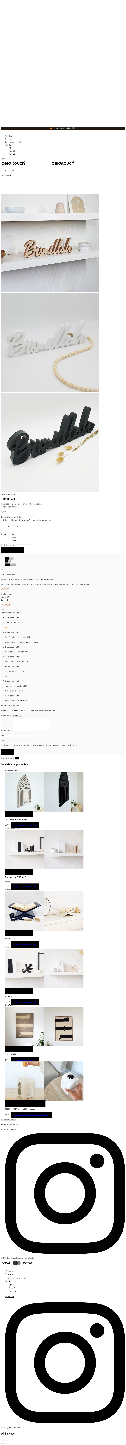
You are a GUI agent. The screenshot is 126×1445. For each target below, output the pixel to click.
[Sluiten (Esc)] (1, 1440)
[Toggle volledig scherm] (5, 1440)
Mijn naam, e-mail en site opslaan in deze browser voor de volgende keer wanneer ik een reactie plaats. (40, 745)
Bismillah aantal (6, 545)
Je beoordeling (7, 730)
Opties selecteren (19, 814)
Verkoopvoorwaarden (8, 1119)
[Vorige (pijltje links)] (1, 1443)
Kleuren (3, 534)
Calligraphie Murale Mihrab (17, 819)
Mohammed (9, 996)
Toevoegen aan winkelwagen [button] (25, 1103)
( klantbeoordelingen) (9, 507)
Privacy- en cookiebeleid (9, 1124)
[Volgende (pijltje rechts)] (3, 1443)
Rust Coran (10, 938)
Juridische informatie (8, 1129)
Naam (3, 735)
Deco (7, 494)
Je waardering (6, 715)
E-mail (3, 740)
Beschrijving (9, 558)
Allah (7, 881)
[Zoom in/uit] (7, 1440)
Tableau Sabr (10, 1054)
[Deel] (3, 1440)
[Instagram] (65, 1253)
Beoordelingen (10, 564)
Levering (8, 561)
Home (3, 494)
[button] (15, 531)
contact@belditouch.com (10, 1427)
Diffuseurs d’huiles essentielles (20, 1109)
